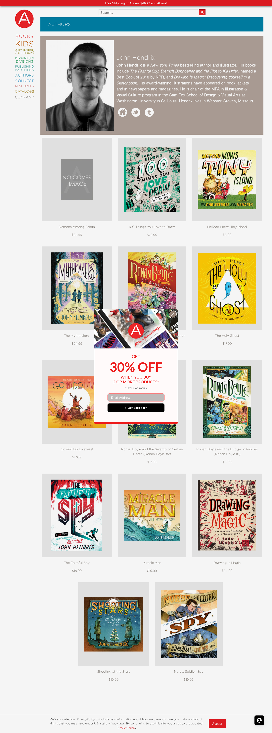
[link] (136, 331)
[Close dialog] (172, 314)
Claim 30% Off (136, 408)
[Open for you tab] (259, 720)
